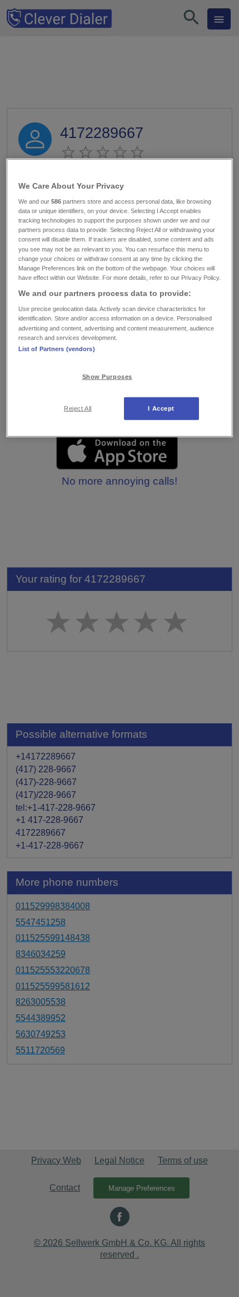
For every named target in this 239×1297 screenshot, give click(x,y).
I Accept (161, 408)
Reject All (78, 408)
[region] (119, 297)
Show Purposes (107, 376)
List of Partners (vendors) (56, 348)
